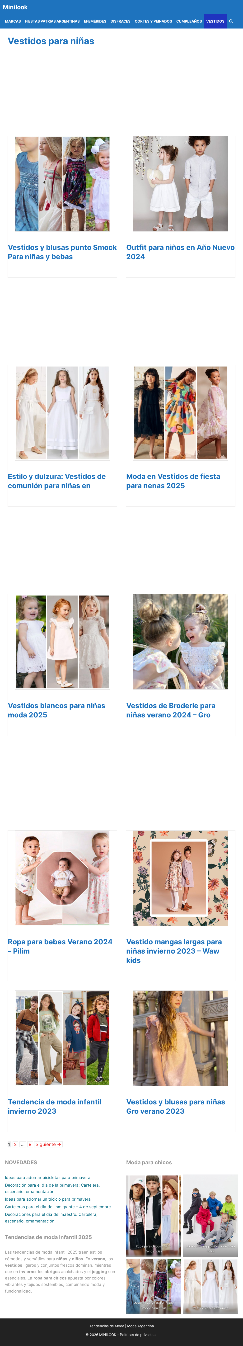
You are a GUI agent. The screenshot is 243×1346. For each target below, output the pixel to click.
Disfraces (121, 21)
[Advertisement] (120, 96)
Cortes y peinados (153, 21)
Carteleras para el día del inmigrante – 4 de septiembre (58, 1206)
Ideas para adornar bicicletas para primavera (47, 1177)
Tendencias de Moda (106, 1326)
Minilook (15, 7)
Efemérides (95, 21)
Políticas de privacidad (139, 1334)
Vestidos (215, 21)
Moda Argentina (140, 1326)
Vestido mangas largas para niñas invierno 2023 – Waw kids (174, 950)
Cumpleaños (189, 21)
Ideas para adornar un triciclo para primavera (48, 1199)
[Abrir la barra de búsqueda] (231, 21)
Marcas (13, 21)
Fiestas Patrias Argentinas (52, 21)
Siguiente (48, 1144)
